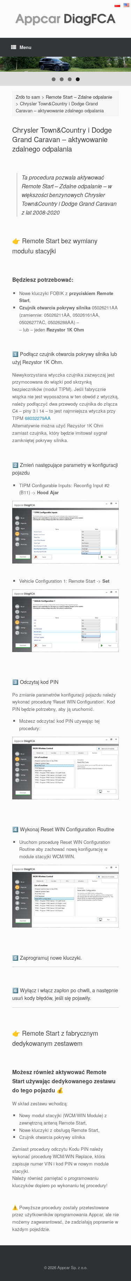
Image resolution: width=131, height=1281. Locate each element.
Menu (25, 47)
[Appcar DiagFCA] (65, 19)
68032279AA (38, 418)
